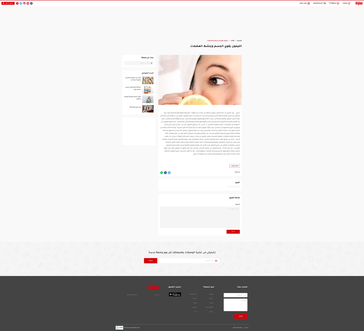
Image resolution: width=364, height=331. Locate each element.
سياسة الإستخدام (132, 294)
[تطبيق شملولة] (171, 294)
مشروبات (194, 307)
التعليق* (237, 204)
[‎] (139, 80)
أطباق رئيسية (209, 307)
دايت (195, 311)
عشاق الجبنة (193, 294)
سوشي (211, 311)
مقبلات (211, 303)
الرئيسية (239, 40)
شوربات (211, 294)
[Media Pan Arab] (119, 328)
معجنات (194, 298)
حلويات (195, 303)
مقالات (232, 40)
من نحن (157, 294)
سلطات (211, 298)
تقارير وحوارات (234, 166)
